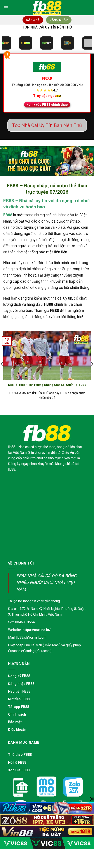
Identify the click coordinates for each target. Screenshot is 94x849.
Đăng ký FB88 (19, 676)
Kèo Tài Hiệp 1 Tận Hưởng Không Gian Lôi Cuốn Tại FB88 (47, 384)
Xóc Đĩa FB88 (19, 770)
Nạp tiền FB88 (19, 691)
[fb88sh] (47, 7)
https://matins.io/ (36, 630)
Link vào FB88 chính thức (48, 105)
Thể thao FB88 (20, 754)
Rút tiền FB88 (19, 699)
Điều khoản (17, 729)
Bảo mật (15, 722)
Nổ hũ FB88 (17, 762)
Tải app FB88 (18, 707)
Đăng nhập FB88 (21, 684)
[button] (6, 7)
